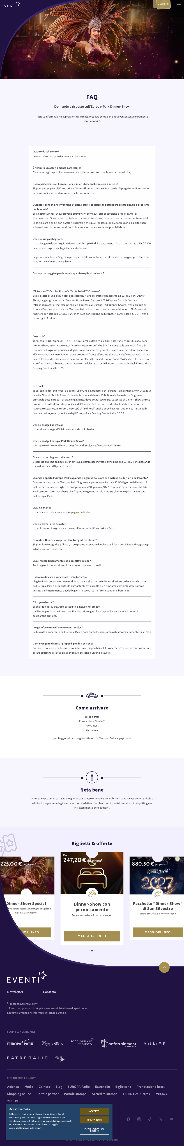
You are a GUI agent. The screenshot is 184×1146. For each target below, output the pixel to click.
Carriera (44, 1087)
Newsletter (15, 992)
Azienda (13, 1087)
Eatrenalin (102, 1087)
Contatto (49, 992)
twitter (160, 1119)
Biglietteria (123, 1087)
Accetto (94, 1111)
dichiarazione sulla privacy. (29, 1127)
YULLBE (13, 1101)
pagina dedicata (80, 512)
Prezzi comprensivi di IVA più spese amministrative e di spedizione (48, 1008)
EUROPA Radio (79, 1087)
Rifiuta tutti (94, 1119)
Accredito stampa (104, 1094)
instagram (139, 1119)
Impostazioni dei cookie (94, 1129)
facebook (128, 1119)
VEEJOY (161, 1094)
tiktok (149, 1119)
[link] (164, 967)
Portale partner (47, 1094)
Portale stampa (75, 1094)
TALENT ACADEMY (137, 1094)
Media (28, 1087)
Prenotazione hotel (151, 1087)
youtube (171, 1119)
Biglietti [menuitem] (163, 4)
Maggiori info (26, 932)
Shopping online (19, 1094)
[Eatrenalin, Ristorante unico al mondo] (27, 1057)
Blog (59, 1087)
